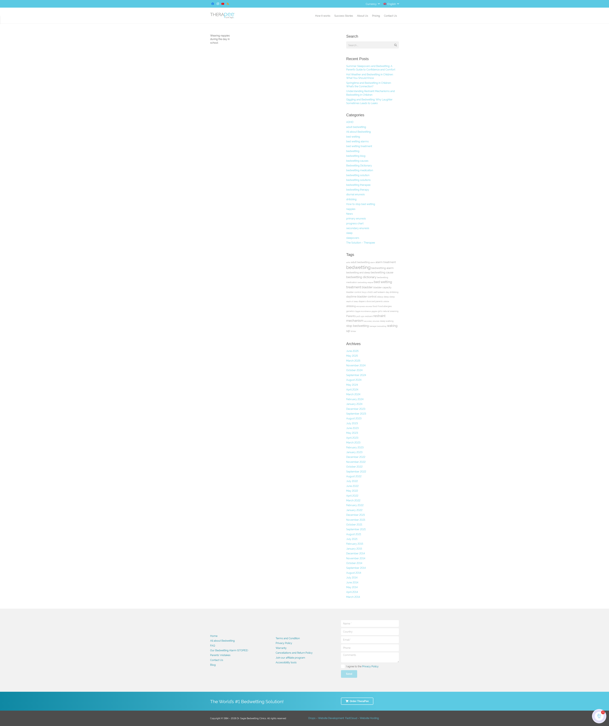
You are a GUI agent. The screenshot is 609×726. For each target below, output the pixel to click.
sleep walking (386, 320)
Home (213, 635)
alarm (372, 262)
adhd (348, 262)
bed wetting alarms (357, 141)
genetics (350, 311)
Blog (213, 664)
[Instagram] (217, 3)
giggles (374, 311)
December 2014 (355, 553)
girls (380, 311)
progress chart (354, 223)
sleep (349, 232)
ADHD (349, 122)
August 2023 (353, 418)
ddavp (380, 296)
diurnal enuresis (355, 194)
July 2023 (352, 423)
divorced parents (374, 301)
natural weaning (390, 311)
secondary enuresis (357, 228)
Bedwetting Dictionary (359, 165)
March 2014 (353, 596)
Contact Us (216, 660)
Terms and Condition (288, 638)
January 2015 (354, 548)
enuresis (369, 306)
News (349, 213)
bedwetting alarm (382, 268)
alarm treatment (386, 262)
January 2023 (354, 452)
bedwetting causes (357, 160)
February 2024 (354, 399)
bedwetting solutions (358, 180)
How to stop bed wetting (360, 204)
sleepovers (352, 237)
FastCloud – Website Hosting (362, 718)
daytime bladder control (361, 296)
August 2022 (353, 476)
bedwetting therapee (358, 184)
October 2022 (354, 466)
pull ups (360, 316)
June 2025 (352, 351)
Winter (353, 331)
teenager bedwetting (378, 326)
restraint (369, 316)
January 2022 (354, 510)
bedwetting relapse (365, 282)
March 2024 (353, 394)
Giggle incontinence (363, 311)
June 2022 (352, 486)
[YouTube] (222, 3)
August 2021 (353, 534)
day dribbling (392, 291)
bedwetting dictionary (361, 277)
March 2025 (353, 360)
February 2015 (354, 543)
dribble (386, 301)
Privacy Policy (284, 643)
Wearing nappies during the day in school (220, 39)
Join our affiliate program (290, 657)
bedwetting (352, 151)
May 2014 (352, 587)
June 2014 (352, 582)
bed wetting (353, 136)
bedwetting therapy (357, 189)
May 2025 (352, 355)
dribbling (351, 199)
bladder (367, 287)
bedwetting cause (382, 272)
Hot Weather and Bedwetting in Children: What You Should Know (369, 76)
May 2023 (352, 432)
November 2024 (356, 365)
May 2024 (352, 384)
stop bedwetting (357, 325)
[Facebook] (212, 3)
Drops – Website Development (326, 718)
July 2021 (351, 539)
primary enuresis (356, 218)
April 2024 (352, 389)
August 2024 (353, 379)
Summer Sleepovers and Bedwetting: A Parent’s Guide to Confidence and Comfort (370, 67)
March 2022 (353, 500)
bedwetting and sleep (358, 272)
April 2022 (352, 495)
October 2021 (354, 524)
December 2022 (355, 457)
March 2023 (353, 442)
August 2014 (353, 572)
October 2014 (354, 563)
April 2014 (352, 592)
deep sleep (389, 296)
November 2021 (355, 519)
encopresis (360, 306)
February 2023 (354, 447)
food (375, 306)
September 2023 (356, 413)
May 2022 (352, 490)
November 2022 (356, 461)
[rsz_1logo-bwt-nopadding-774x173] (222, 15)
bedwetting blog (355, 155)
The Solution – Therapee (360, 242)
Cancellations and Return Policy (294, 652)
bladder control (353, 291)
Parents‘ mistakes (220, 655)
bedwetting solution (357, 175)
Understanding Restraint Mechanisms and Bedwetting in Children (370, 92)
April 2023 (352, 437)
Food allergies (385, 306)
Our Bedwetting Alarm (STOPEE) (229, 650)
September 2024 (356, 375)
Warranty (281, 648)
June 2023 (352, 428)
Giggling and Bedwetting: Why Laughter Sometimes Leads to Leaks (369, 101)
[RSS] (227, 3)
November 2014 (355, 558)
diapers (362, 301)
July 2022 (352, 481)
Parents (351, 316)
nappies (350, 209)
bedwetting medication (359, 170)
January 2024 (354, 404)
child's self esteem (376, 291)
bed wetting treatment (359, 146)
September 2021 (356, 529)
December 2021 (355, 514)
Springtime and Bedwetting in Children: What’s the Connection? (368, 84)
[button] (372, 3)
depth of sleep (352, 301)
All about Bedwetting (358, 131)
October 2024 (354, 370)
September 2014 (356, 567)
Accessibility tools (286, 662)
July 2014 (351, 577)
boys (364, 291)
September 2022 (356, 471)
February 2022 (354, 505)
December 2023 (355, 408)
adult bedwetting (356, 127)
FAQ (212, 645)
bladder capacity (382, 287)
